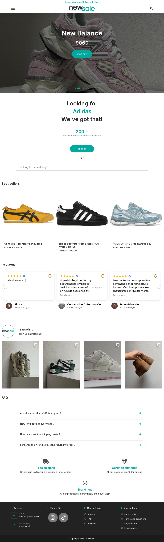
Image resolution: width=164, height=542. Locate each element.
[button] (75, 88)
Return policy (131, 514)
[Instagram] (53, 517)
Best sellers (11, 183)
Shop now (82, 53)
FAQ (5, 398)
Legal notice (130, 523)
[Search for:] (151, 8)
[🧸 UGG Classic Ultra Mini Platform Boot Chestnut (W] (143, 364)
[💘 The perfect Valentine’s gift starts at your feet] (102, 364)
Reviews (8, 265)
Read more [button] (66, 295)
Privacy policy (131, 528)
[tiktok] (63, 517)
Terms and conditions (135, 519)
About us (92, 514)
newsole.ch (24, 526)
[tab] (82, 413)
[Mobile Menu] (13, 8)
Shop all (82, 148)
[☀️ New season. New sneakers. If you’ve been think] (20, 364)
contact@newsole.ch (29, 516)
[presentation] (5, 55)
